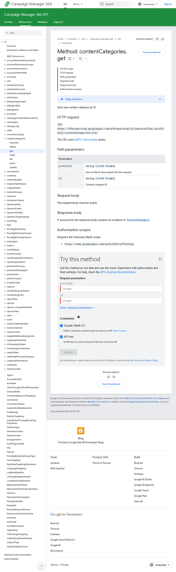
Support (58, 21)
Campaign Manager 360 (31, 4)
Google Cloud (141, 490)
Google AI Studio (143, 479)
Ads (83, 39)
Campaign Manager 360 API (26, 15)
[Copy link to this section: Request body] (82, 196)
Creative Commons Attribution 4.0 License (143, 398)
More (76, 4)
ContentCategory (138, 220)
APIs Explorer (57, 468)
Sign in (168, 4)
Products (72, 39)
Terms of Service (101, 463)
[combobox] (115, 4)
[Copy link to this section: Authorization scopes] (94, 230)
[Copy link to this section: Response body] (85, 213)
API (65, 4)
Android (138, 463)
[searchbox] (23, 33)
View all (138, 501)
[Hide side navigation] (41, 565)
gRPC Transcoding (86, 139)
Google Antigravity (144, 485)
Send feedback (152, 52)
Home (60, 39)
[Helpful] (157, 39)
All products (56, 550)
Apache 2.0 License (97, 401)
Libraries (55, 463)
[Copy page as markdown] (81, 59)
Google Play (140, 496)
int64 (100, 166)
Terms (53, 564)
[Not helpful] (162, 39)
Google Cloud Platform (62, 539)
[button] (22, 42)
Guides (8, 21)
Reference (25, 21)
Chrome (138, 468)
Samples (42, 21)
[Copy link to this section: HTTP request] (82, 118)
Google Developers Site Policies (143, 401)
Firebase (138, 474)
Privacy (65, 564)
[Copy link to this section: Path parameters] (87, 150)
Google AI (55, 545)
